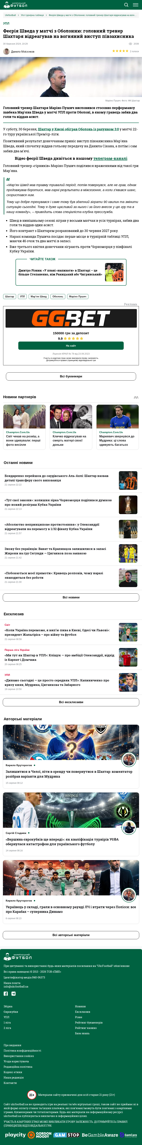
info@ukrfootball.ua (16, 986)
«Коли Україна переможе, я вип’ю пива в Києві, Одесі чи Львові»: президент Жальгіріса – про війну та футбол (57, 632)
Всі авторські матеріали (71, 935)
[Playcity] (15, 1135)
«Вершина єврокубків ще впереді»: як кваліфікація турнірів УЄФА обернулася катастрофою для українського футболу (62, 841)
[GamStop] (66, 1135)
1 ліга (7, 1022)
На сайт (71, 345)
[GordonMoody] (39, 1135)
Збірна (8, 1006)
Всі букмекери (71, 376)
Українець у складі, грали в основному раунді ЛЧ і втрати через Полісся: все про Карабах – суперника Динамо (71, 909)
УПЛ (6, 23)
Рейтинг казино (86, 1028)
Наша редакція (14, 1077)
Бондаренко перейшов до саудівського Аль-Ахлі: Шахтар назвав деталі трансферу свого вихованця (57, 478)
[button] (126, 5)
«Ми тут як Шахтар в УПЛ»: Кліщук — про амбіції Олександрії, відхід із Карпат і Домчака (59, 657)
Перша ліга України (17, 649)
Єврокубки (11, 1012)
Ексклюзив (82, 1012)
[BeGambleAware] (100, 1135)
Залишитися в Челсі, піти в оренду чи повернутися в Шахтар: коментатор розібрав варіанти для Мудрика (69, 773)
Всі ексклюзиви (71, 702)
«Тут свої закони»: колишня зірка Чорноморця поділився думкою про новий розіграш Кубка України (58, 502)
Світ (7, 624)
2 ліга (7, 1028)
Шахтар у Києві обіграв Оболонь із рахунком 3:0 (78, 129)
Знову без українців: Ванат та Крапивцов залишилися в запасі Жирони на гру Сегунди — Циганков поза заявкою (55, 551)
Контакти (10, 1083)
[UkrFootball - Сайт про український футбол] (15, 4)
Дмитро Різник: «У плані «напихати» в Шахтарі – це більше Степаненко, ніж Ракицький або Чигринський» (60, 272)
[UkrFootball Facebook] (6, 994)
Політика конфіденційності (22, 1050)
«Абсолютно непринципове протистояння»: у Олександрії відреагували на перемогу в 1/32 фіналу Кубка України (52, 526)
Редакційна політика (18, 1066)
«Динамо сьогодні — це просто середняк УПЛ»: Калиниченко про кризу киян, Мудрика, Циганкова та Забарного (57, 682)
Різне (78, 1017)
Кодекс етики (13, 1072)
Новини (80, 1006)
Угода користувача (16, 1061)
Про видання (12, 1045)
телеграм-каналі (110, 158)
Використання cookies (19, 1056)
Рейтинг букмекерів (89, 1022)
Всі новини (71, 597)
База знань (82, 1033)
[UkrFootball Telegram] (13, 994)
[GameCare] (128, 1135)
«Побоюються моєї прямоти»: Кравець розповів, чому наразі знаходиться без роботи (54, 575)
